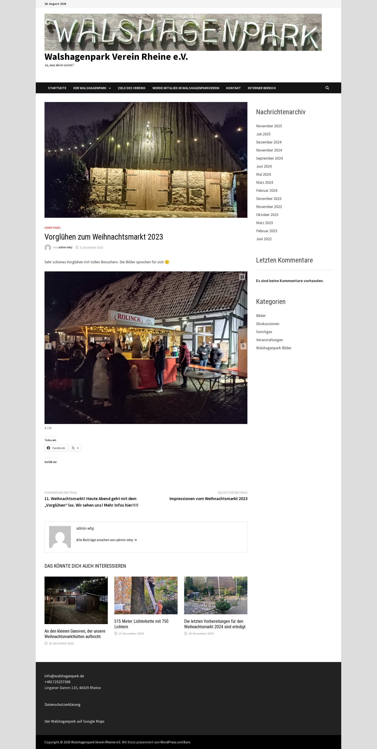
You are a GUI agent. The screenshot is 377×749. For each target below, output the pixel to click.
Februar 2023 (266, 230)
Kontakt (233, 88)
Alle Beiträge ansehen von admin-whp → (106, 540)
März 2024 (264, 182)
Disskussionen (267, 323)
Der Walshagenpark (89, 88)
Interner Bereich (262, 88)
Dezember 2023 (268, 198)
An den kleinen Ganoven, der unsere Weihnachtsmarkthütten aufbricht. (75, 633)
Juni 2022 (264, 238)
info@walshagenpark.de (64, 675)
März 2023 (264, 222)
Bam (186, 742)
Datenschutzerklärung (63, 704)
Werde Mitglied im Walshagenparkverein (186, 88)
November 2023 (269, 206)
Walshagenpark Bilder (273, 347)
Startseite (57, 88)
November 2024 (269, 150)
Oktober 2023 (267, 214)
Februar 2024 (266, 190)
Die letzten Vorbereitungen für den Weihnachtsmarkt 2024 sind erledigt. (215, 624)
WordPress (168, 742)
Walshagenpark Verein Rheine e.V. (116, 56)
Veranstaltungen (269, 339)
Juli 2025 (263, 133)
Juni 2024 (264, 166)
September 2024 (269, 158)
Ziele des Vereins (132, 88)
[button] (48, 346)
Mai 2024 (263, 174)
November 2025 (269, 125)
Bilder (261, 315)
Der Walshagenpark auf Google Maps (75, 721)
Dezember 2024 (268, 142)
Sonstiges (52, 228)
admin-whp (65, 247)
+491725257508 (57, 681)
